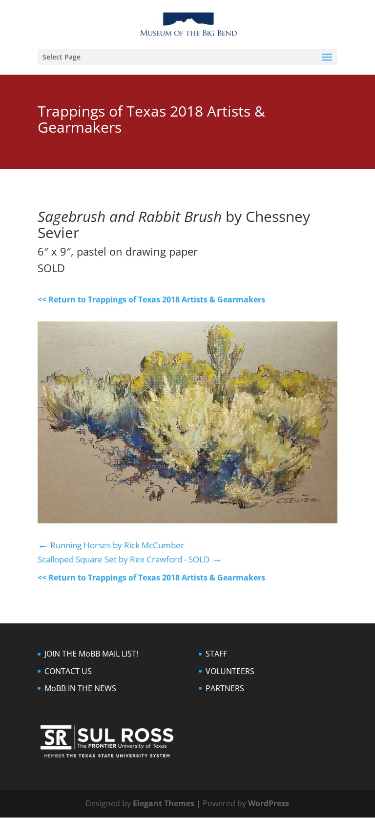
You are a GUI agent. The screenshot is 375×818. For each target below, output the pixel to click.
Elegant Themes (163, 803)
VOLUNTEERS (230, 671)
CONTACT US (68, 671)
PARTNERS (225, 688)
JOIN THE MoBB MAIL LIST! (91, 653)
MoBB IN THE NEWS (80, 688)
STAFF (216, 653)
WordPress (268, 803)
